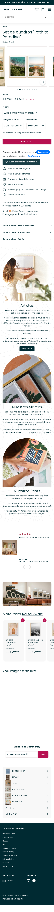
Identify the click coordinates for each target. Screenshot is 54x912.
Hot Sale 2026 (9, 833)
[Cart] (42, 9)
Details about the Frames (16, 232)
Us (4, 844)
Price (5, 94)
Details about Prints (13, 239)
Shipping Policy (9, 848)
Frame (6, 106)
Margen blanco (11, 119)
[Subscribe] (43, 754)
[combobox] (27, 17)
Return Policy (8, 852)
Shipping (17, 133)
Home (5, 26)
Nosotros (6, 841)
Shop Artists (27, 348)
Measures (31, 119)
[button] (25, 567)
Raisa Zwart (8, 42)
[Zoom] (43, 82)
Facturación (8, 837)
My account (8, 866)
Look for (6, 863)
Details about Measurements (18, 225)
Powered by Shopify (13, 898)
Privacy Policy (8, 859)
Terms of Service (10, 855)
